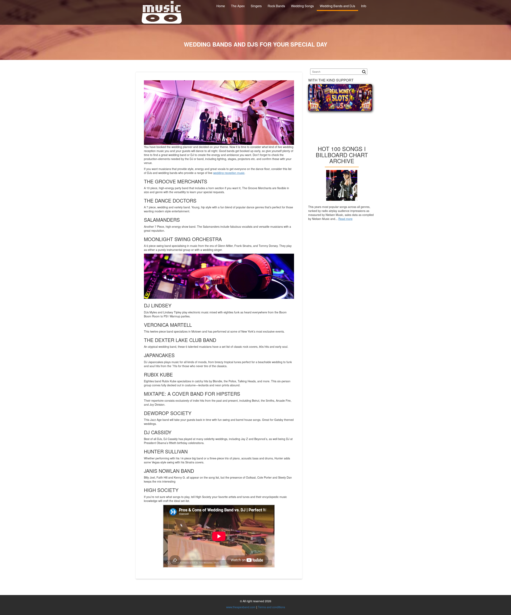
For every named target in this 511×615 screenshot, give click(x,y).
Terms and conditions (271, 607)
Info (363, 6)
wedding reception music (229, 173)
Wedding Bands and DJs (337, 6)
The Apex (238, 6)
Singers (256, 6)
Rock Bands (276, 6)
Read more (345, 219)
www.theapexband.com (241, 607)
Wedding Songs (302, 6)
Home (220, 6)
